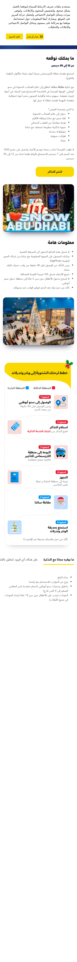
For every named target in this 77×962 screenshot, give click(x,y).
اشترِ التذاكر (55, 172)
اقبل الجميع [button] (14, 36)
